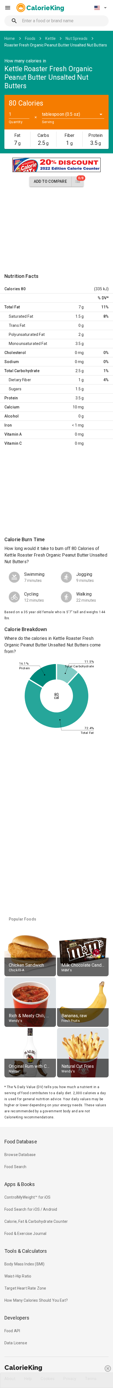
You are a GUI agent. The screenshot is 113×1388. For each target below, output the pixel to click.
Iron (8, 425)
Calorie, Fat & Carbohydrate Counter (36, 1221)
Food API (12, 1331)
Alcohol (11, 416)
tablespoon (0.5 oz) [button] (61, 114)
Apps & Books (19, 1184)
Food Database (20, 1141)
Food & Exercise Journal (25, 1233)
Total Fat (12, 307)
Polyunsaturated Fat (27, 334)
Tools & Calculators (25, 1251)
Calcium (11, 407)
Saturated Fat (21, 316)
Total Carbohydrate (21, 371)
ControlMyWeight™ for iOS (27, 1197)
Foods (30, 38)
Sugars (15, 389)
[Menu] (7, 7)
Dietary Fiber (20, 380)
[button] (100, 7)
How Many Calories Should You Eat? (36, 1300)
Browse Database (20, 1154)
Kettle (50, 38)
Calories (12, 289)
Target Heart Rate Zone (25, 1288)
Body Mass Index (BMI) (24, 1264)
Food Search (15, 1167)
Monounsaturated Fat (28, 343)
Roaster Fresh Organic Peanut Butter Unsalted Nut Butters (55, 45)
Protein (11, 398)
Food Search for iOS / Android (30, 1209)
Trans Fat (17, 325)
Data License (15, 1343)
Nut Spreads (76, 38)
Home (9, 38)
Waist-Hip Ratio (17, 1276)
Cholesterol (15, 352)
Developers (16, 1318)
